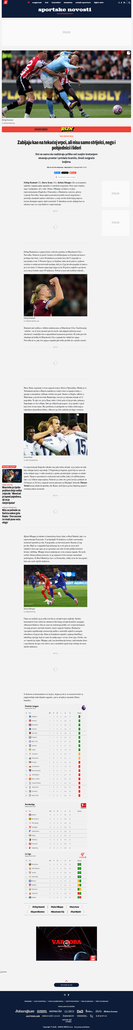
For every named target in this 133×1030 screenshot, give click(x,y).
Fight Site (98, 2)
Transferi (56, 2)
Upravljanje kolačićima (66, 1006)
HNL (46, 2)
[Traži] (129, 2)
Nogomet (37, 2)
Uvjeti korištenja (40, 1001)
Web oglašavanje (87, 1001)
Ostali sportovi (83, 2)
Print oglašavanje (102, 1001)
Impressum (28, 1001)
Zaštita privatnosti (72, 1001)
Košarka (68, 2)
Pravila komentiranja (55, 1001)
